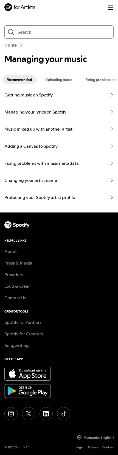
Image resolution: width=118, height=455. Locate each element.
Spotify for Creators (23, 334)
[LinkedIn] (46, 413)
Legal (79, 447)
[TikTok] (63, 413)
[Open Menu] (110, 7)
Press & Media (18, 263)
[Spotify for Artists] (20, 7)
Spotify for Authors (22, 322)
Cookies (108, 447)
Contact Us (15, 298)
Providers (13, 274)
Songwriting (16, 345)
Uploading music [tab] (58, 79)
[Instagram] (11, 413)
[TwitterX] (28, 413)
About (10, 251)
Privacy (93, 447)
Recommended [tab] (19, 79)
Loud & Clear (17, 286)
